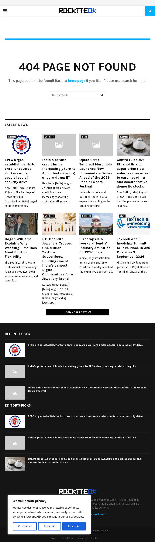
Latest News (16, 125)
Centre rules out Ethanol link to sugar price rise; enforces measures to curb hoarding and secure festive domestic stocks (133, 173)
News (84, 137)
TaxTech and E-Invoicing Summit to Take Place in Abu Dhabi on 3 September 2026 (133, 248)
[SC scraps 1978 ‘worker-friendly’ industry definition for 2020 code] (96, 224)
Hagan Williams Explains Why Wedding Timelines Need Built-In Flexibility (21, 248)
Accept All (74, 526)
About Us (83, 538)
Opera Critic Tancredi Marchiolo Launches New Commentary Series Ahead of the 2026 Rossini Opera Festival (95, 173)
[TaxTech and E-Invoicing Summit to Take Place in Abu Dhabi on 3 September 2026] (133, 224)
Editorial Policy (67, 538)
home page (76, 81)
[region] (49, 514)
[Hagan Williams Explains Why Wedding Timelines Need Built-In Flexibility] (21, 224)
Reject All (49, 526)
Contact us (96, 538)
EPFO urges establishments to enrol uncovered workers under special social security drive (20, 171)
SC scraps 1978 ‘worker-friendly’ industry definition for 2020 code (95, 245)
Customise (24, 526)
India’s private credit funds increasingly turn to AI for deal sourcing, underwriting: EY (59, 169)
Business (12, 137)
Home (53, 538)
